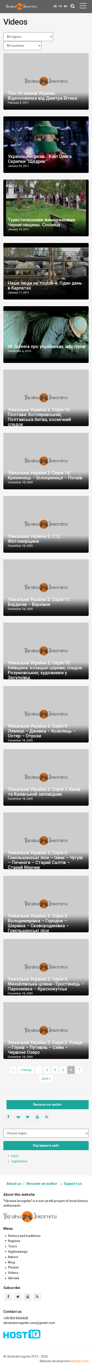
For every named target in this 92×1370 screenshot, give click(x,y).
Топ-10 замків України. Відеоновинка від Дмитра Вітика (42, 96)
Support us (73, 1184)
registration (19, 1161)
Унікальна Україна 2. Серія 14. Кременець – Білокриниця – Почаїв (45, 475)
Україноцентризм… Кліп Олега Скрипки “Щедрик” (40, 159)
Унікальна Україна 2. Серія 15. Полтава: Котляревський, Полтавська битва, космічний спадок (39, 417)
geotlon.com (80, 1361)
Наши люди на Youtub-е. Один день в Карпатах (45, 285)
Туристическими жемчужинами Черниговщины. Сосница (41, 222)
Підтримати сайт (46, 1145)
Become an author (43, 1184)
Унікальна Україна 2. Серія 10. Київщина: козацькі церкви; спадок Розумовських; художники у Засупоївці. (45, 670)
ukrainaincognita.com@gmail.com (29, 1323)
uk (55, 6)
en (65, 6)
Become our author (47, 1104)
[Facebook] (8, 1297)
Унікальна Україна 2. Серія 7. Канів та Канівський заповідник (44, 792)
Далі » (46, 1078)
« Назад (25, 1070)
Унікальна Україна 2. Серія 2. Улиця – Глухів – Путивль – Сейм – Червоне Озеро (45, 1047)
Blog (11, 1262)
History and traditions (24, 1236)
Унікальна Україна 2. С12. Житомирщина (34, 539)
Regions (14, 1241)
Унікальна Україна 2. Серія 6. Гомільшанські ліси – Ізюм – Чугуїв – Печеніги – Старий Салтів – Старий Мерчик (45, 860)
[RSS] (37, 1297)
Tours (12, 1246)
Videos (13, 1273)
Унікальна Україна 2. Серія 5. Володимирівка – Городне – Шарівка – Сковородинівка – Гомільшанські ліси (38, 923)
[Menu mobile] (83, 6)
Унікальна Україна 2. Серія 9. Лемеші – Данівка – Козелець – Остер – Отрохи (42, 731)
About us (13, 1184)
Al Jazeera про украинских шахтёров (46, 346)
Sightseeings (18, 1251)
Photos (13, 1267)
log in (15, 1156)
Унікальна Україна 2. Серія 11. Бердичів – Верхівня (39, 602)
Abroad (13, 1278)
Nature (13, 1257)
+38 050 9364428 (15, 1318)
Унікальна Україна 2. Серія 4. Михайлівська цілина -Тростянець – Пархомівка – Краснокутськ (46, 984)
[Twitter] (18, 1297)
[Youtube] (27, 1297)
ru (60, 6)
